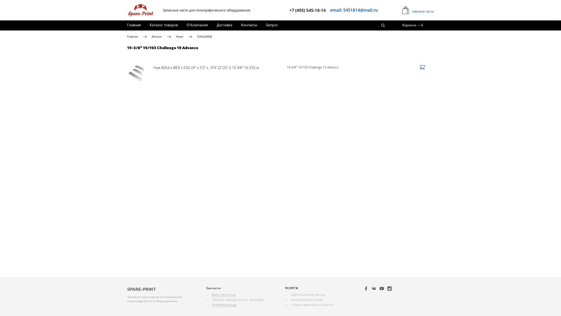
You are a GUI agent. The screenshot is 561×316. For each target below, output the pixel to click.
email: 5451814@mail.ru (354, 10)
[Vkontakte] (374, 288)
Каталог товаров (164, 25)
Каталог (157, 36)
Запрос (272, 25)
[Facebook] (366, 288)
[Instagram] (389, 288)
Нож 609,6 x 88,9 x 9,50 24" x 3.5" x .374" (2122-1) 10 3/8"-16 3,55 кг (206, 67)
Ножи (179, 36)
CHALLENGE (204, 36)
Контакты (249, 25)
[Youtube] (382, 288)
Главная (134, 25)
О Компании (197, 25)
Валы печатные (224, 295)
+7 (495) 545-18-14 (307, 10)
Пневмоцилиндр (224, 305)
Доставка (224, 25)
